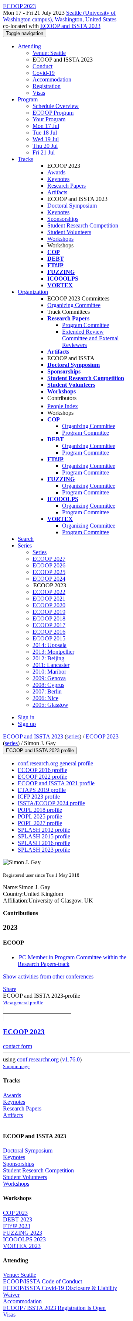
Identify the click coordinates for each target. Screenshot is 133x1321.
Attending (29, 46)
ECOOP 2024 (49, 579)
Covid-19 (44, 73)
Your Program (49, 119)
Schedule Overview (56, 106)
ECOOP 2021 (49, 598)
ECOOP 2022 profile (42, 777)
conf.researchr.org (38, 1059)
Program (28, 99)
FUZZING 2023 (22, 1233)
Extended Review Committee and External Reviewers (90, 338)
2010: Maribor (49, 671)
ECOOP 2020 (49, 605)
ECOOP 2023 (102, 736)
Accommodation (52, 79)
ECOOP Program (53, 112)
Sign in (26, 717)
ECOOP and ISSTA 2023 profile (40, 750)
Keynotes (58, 179)
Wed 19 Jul (46, 139)
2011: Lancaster (51, 665)
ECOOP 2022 (49, 592)
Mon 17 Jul (46, 126)
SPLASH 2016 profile (44, 843)
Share (9, 989)
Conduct (42, 66)
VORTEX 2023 (22, 1246)
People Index (62, 406)
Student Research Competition (82, 225)
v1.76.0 (71, 1059)
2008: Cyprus (48, 685)
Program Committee (85, 325)
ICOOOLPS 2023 (24, 1239)
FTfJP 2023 (16, 1226)
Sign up (27, 724)
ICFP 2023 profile (39, 796)
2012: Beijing (48, 658)
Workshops (60, 239)
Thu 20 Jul (45, 146)
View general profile (23, 1002)
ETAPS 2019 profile (42, 790)
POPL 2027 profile (40, 823)
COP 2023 (15, 1213)
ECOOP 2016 (49, 632)
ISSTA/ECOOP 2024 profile (51, 803)
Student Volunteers (69, 232)
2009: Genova (49, 678)
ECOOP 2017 (49, 625)
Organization (33, 292)
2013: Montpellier (53, 652)
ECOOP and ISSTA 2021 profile (56, 783)
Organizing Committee (73, 305)
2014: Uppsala (49, 645)
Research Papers (66, 185)
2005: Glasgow (50, 705)
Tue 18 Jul (45, 132)
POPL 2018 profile (40, 810)
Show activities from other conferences (48, 976)
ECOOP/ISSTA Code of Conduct (42, 1281)
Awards (56, 172)
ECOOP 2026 (49, 565)
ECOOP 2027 (49, 559)
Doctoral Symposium (72, 205)
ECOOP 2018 (49, 618)
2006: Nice (45, 698)
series (72, 736)
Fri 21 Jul (44, 152)
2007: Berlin (47, 691)
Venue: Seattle (49, 53)
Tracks (25, 159)
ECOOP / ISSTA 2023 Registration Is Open (54, 1308)
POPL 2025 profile (40, 816)
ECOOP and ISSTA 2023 (70, 26)
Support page (16, 1066)
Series (40, 552)
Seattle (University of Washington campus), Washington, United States (59, 16)
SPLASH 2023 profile (44, 850)
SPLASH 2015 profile (44, 836)
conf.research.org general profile (55, 763)
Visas (39, 93)
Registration (47, 86)
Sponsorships (62, 219)
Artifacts (57, 192)
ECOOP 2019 (49, 612)
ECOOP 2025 (49, 572)
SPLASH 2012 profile (44, 830)
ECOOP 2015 (49, 638)
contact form (17, 1046)
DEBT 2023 (17, 1219)
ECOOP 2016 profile (42, 770)
